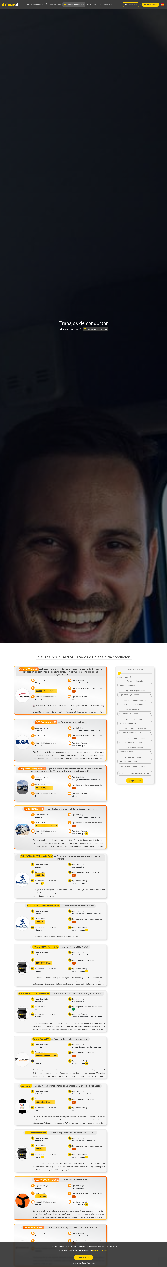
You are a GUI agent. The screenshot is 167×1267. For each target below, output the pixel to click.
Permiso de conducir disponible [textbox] (131, 704)
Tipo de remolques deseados (135, 738)
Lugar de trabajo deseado (135, 691)
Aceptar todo (83, 1257)
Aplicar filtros (136, 780)
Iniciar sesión (152, 4)
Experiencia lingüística (135, 719)
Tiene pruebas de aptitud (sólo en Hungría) (132, 768)
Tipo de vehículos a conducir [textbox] (130, 733)
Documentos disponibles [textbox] (128, 761)
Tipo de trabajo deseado (134, 710)
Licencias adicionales (135, 748)
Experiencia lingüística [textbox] (127, 723)
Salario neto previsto (135, 670)
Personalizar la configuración (83, 1263)
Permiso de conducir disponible (135, 700)
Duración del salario (135, 681)
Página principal (70, 329)
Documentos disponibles (134, 757)
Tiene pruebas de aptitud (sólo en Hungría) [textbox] (134, 773)
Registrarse (132, 4)
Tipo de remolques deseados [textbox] (130, 742)
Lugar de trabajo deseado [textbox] (129, 695)
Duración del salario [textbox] (127, 685)
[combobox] (134, 685)
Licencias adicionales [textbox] (127, 752)
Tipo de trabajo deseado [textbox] (128, 714)
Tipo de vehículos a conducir (135, 729)
